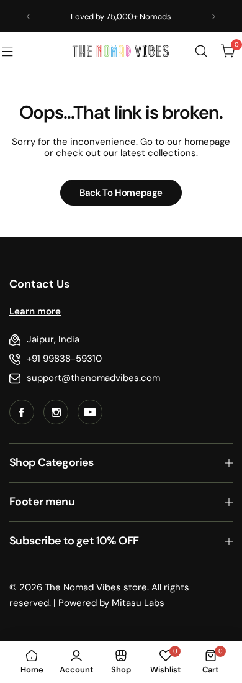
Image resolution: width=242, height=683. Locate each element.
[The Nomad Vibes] (121, 51)
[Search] (201, 51)
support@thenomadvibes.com (93, 378)
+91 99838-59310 (64, 358)
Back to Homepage (121, 192)
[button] (28, 16)
